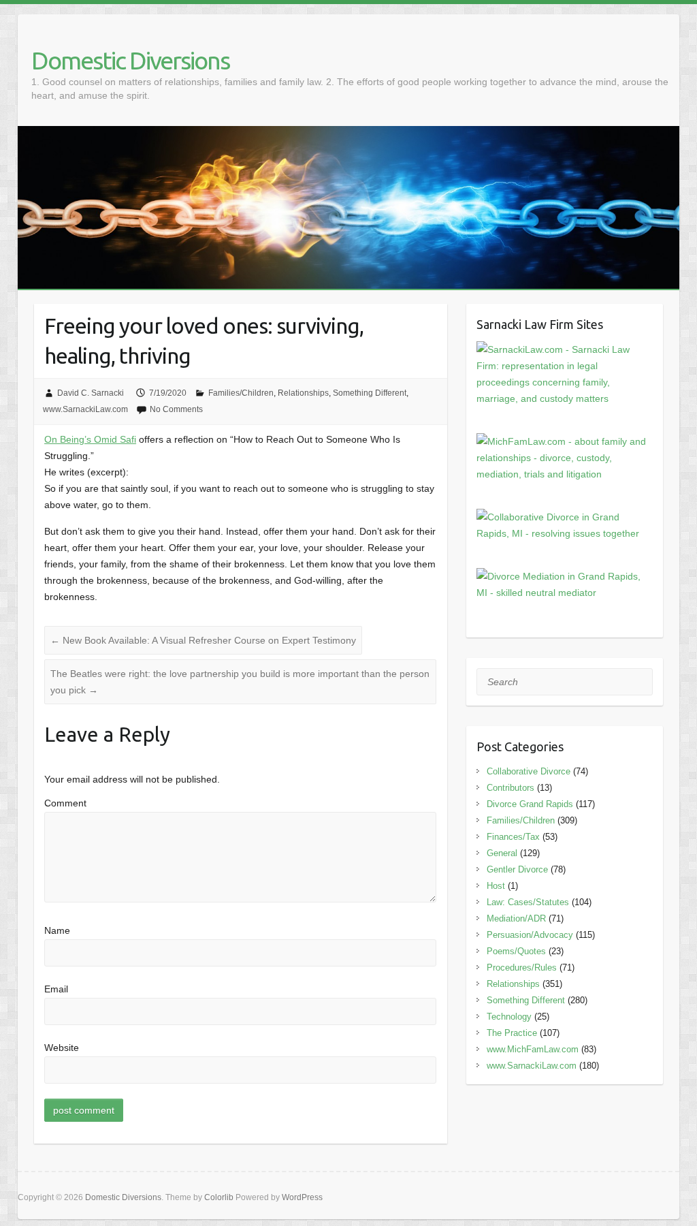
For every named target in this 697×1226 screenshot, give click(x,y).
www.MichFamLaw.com (533, 1049)
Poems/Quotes (516, 951)
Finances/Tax (513, 837)
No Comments (176, 409)
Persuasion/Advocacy (530, 935)
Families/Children (241, 393)
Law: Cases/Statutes (528, 902)
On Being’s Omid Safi (90, 439)
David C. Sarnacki (90, 393)
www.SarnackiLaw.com (85, 409)
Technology (509, 1016)
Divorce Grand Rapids (530, 804)
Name (57, 930)
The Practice (512, 1033)
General (502, 853)
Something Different (369, 393)
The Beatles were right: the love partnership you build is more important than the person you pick (239, 681)
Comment (65, 803)
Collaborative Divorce (528, 771)
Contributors (510, 788)
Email (56, 989)
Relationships (303, 393)
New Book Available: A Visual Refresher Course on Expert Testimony (203, 640)
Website (61, 1047)
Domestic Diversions (130, 60)
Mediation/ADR (516, 918)
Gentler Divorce (517, 869)
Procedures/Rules (522, 967)
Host (496, 886)
